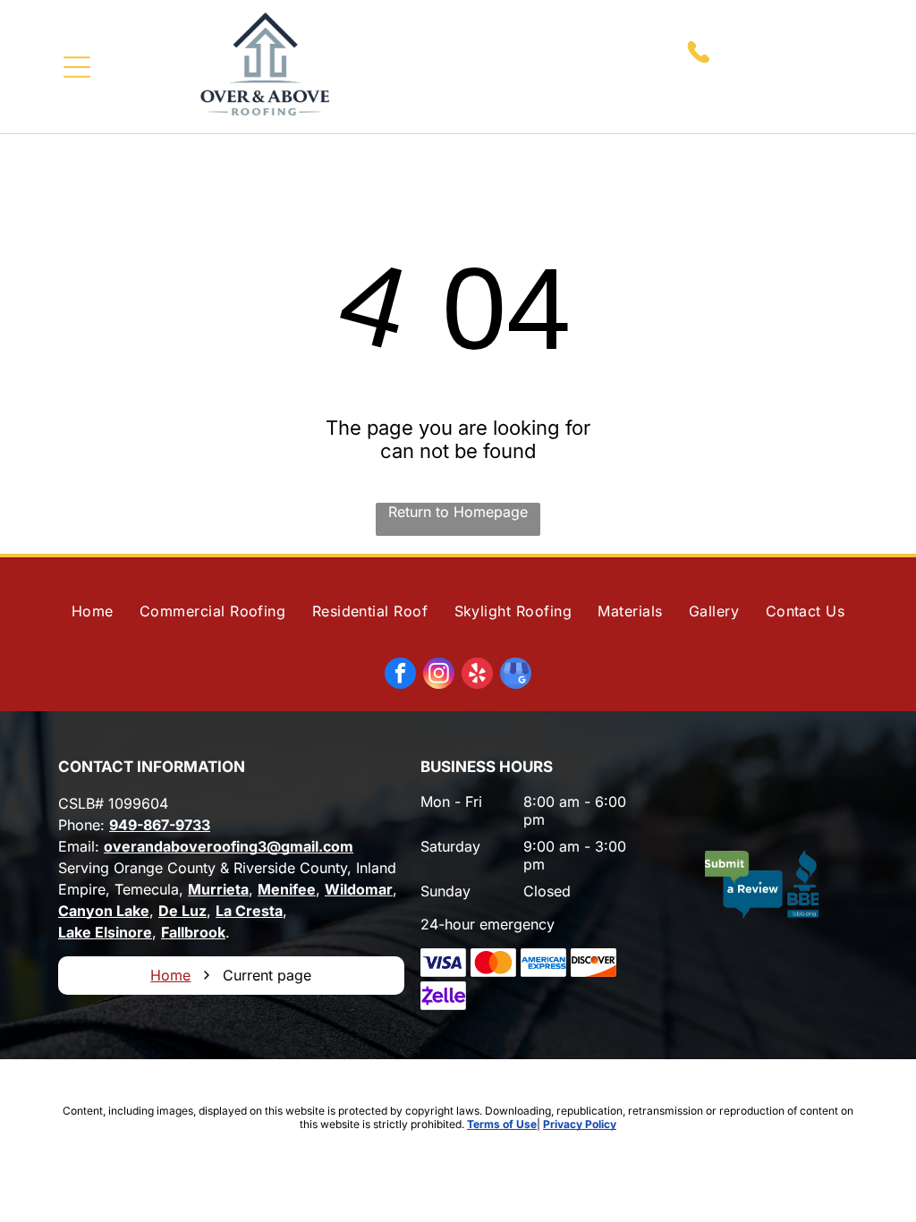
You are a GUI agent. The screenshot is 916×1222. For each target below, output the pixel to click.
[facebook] (400, 675)
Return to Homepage (458, 512)
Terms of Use (502, 1124)
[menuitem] (93, 611)
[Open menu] (77, 67)
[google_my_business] (515, 675)
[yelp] (477, 675)
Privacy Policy (579, 1124)
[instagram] (438, 675)
